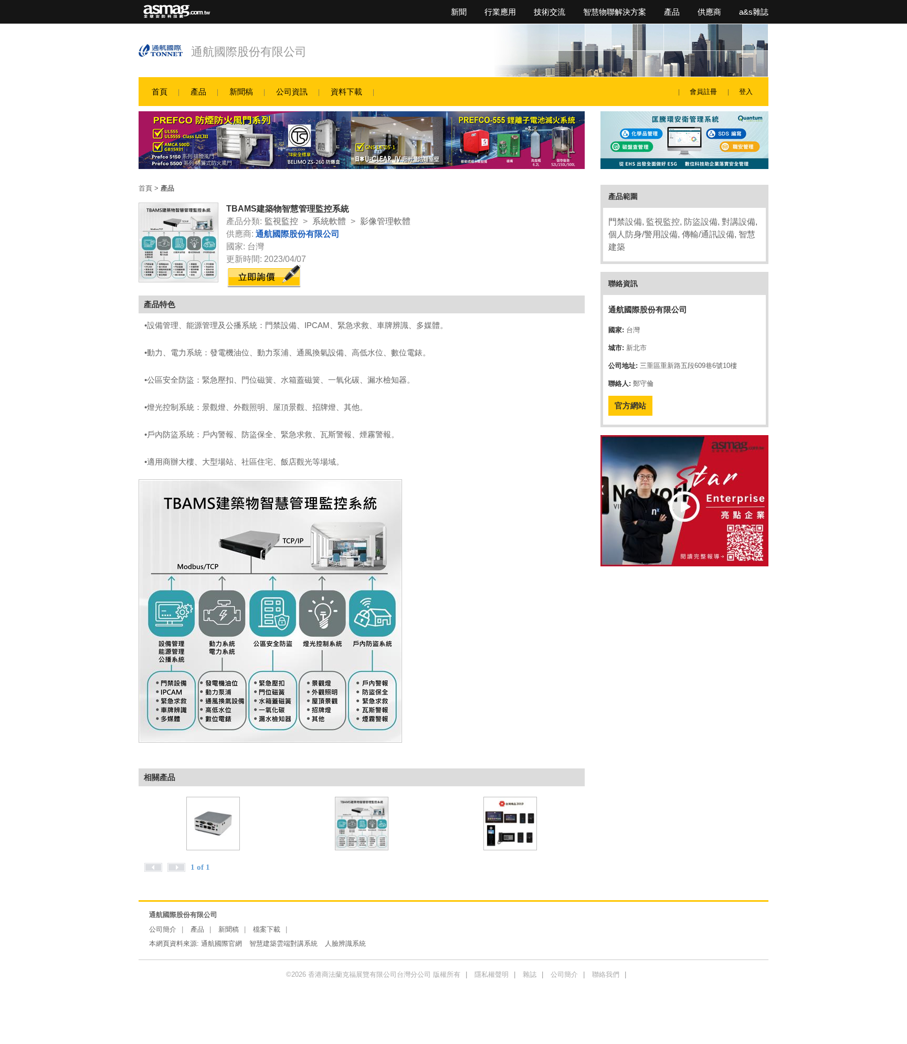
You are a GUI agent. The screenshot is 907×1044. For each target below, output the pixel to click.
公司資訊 (292, 91)
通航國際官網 (221, 943)
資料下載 (346, 91)
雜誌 (529, 974)
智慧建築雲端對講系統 (283, 943)
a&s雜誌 (753, 11)
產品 (672, 11)
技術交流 (549, 11)
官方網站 (630, 405)
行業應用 (500, 11)
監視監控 (281, 221)
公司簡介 (162, 929)
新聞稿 (241, 91)
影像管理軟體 (385, 221)
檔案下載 (266, 929)
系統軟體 (329, 221)
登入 (746, 92)
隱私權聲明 (491, 974)
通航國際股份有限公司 (249, 51)
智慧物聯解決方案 (614, 11)
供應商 (709, 11)
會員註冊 (703, 92)
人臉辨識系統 (345, 943)
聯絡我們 (605, 974)
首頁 (159, 91)
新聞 (459, 11)
